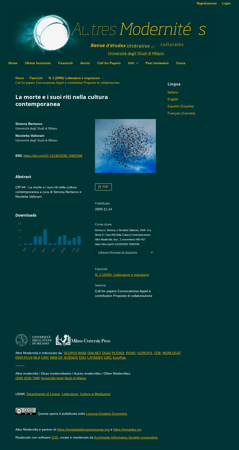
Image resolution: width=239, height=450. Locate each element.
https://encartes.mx (127, 429)
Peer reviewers (157, 63)
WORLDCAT (171, 353)
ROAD (131, 353)
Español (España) (181, 106)
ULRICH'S (145, 353)
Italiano (173, 92)
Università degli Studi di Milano (63, 378)
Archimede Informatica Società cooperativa (126, 437)
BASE (82, 353)
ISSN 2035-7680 (27, 378)
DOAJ (106, 353)
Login (226, 3)
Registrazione (207, 3)
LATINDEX (95, 357)
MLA (36, 357)
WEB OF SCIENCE (64, 357)
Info (131, 63)
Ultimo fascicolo (38, 63)
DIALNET (94, 353)
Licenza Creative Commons (106, 413)
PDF (105, 187)
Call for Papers (109, 63)
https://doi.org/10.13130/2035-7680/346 (53, 156)
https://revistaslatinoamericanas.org (83, 429)
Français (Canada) (181, 113)
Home (13, 63)
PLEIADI (118, 353)
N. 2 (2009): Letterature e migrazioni (74, 78)
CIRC (45, 357)
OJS (55, 437)
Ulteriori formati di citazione (117, 252)
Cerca (180, 63)
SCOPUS (70, 353)
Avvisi (85, 63)
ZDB (158, 353)
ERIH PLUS (23, 357)
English (173, 99)
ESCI (82, 357)
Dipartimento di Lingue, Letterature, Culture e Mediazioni (68, 394)
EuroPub (120, 357)
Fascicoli (65, 63)
